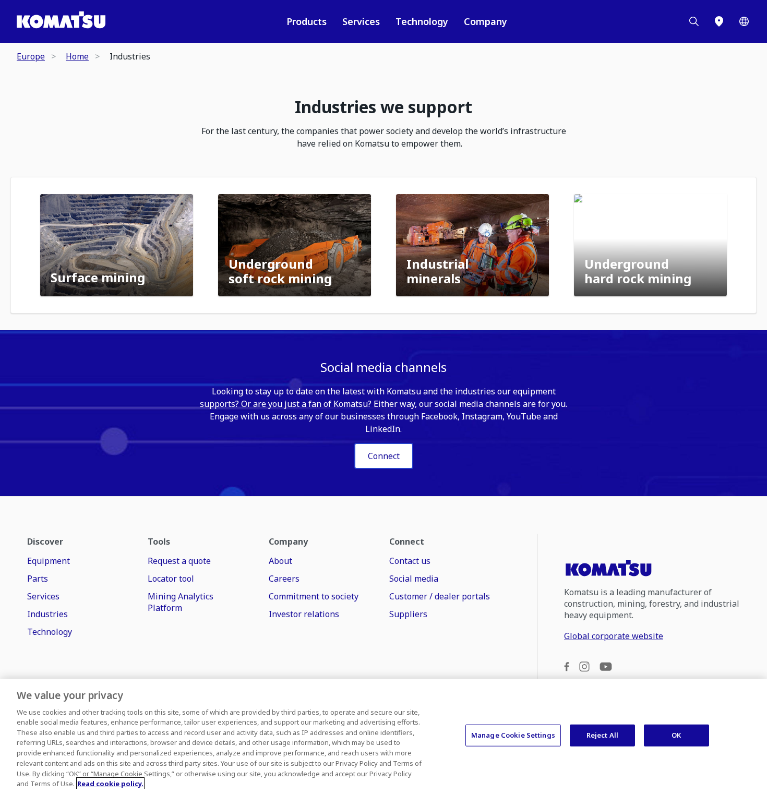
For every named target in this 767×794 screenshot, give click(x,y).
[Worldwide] (744, 21)
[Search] (694, 21)
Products (306, 21)
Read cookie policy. (110, 783)
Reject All (602, 735)
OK (676, 735)
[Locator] (719, 21)
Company (485, 21)
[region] (383, 736)
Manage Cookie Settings (513, 735)
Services (361, 21)
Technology (422, 21)
